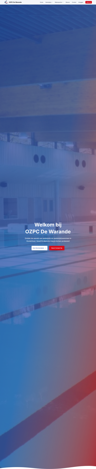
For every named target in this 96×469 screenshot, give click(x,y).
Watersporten (58, 2)
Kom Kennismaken (38, 248)
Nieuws (68, 2)
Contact (74, 2)
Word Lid (89, 2)
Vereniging (48, 2)
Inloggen (80, 2)
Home (41, 2)
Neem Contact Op (56, 248)
